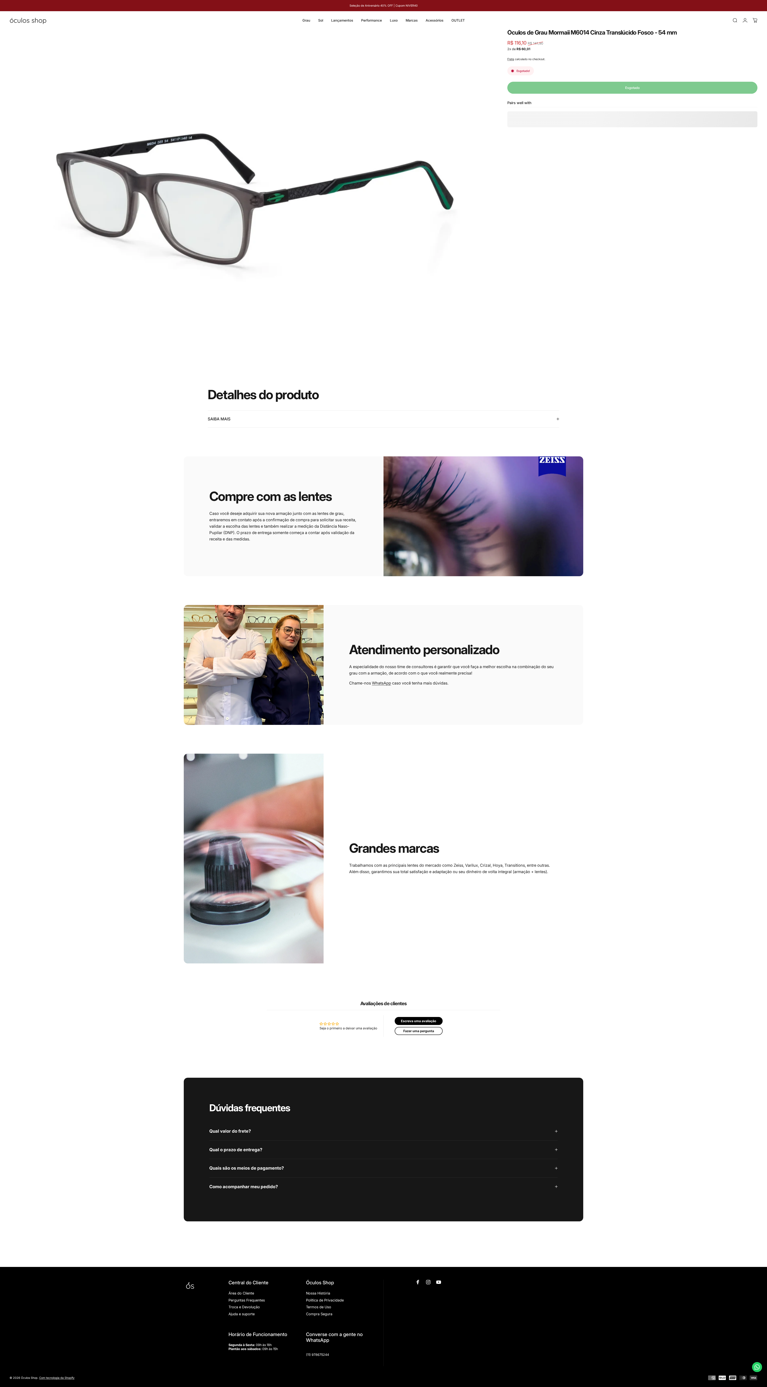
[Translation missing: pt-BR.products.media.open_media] (252, 191)
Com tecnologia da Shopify (57, 1378)
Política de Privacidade (325, 1300)
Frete (510, 59)
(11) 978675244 (317, 1355)
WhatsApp (381, 683)
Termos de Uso (318, 1307)
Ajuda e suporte (242, 1314)
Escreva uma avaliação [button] (418, 1021)
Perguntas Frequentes (247, 1300)
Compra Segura (319, 1314)
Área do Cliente (241, 1293)
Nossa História (318, 1293)
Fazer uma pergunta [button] (418, 1031)
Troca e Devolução (244, 1307)
